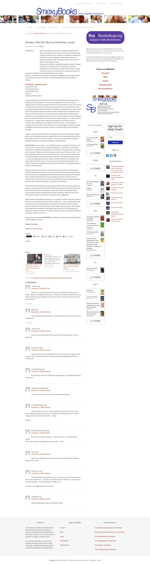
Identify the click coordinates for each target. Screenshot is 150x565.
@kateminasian (103, 541)
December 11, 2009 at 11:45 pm (41, 499)
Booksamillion (105, 88)
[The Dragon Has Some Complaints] (102, 220)
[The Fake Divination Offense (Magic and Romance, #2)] (102, 141)
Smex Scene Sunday (117, 193)
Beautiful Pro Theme (67, 560)
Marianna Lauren (52, 278)
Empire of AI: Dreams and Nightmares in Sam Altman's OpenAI (93, 305)
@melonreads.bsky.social (108, 532)
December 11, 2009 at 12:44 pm (41, 371)
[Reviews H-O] (53, 261)
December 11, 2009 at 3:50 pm (40, 407)
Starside (89, 188)
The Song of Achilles (92, 144)
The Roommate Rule (92, 232)
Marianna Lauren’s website (34, 228)
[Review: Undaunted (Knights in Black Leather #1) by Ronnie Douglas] (72, 259)
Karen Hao (90, 308)
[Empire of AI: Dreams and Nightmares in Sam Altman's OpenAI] (102, 307)
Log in (99, 560)
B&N (105, 77)
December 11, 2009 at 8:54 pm (40, 473)
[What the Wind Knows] (102, 198)
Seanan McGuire (91, 270)
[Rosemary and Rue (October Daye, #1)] (102, 272)
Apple (105, 81)
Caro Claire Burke (91, 292)
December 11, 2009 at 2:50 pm (40, 390)
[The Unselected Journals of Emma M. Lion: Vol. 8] (102, 227)
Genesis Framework (82, 560)
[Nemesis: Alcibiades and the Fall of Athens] (102, 315)
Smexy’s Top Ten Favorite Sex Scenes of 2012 (117, 177)
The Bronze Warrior (92, 297)
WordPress (92, 560)
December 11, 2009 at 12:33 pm (41, 350)
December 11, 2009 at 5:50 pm (40, 454)
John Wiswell (90, 220)
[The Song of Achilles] (102, 148)
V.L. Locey (90, 298)
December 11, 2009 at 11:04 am (41, 331)
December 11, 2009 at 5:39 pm (40, 433)
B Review (36, 278)
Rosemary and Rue (92, 268)
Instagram (100, 545)
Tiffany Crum (90, 185)
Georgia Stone (91, 233)
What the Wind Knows (93, 194)
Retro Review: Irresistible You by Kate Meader (117, 214)
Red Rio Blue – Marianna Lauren (36, 84)
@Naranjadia (104, 549)
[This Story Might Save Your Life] (102, 185)
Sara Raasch (90, 141)
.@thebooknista (102, 536)
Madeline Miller (91, 145)
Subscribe (115, 142)
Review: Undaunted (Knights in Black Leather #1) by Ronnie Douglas (71, 266)
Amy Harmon (90, 196)
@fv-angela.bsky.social (107, 528)
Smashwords (105, 84)
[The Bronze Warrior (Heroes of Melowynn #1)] (102, 300)
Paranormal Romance (65, 278)
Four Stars (43, 278)
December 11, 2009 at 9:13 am (40, 288)
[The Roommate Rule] (102, 235)
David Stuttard (91, 315)
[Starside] (102, 192)
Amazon (105, 73)
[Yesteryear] (102, 294)
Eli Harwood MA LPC (92, 250)
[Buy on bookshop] (105, 43)
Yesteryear (90, 290)
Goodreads (118, 528)
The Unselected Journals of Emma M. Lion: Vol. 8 (93, 225)
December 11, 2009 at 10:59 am (41, 312)
